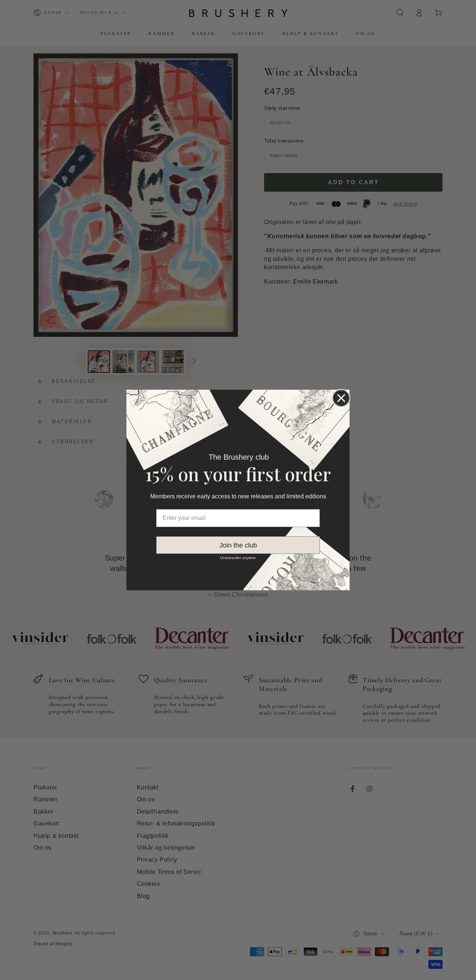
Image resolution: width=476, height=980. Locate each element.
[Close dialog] (341, 398)
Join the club (238, 545)
